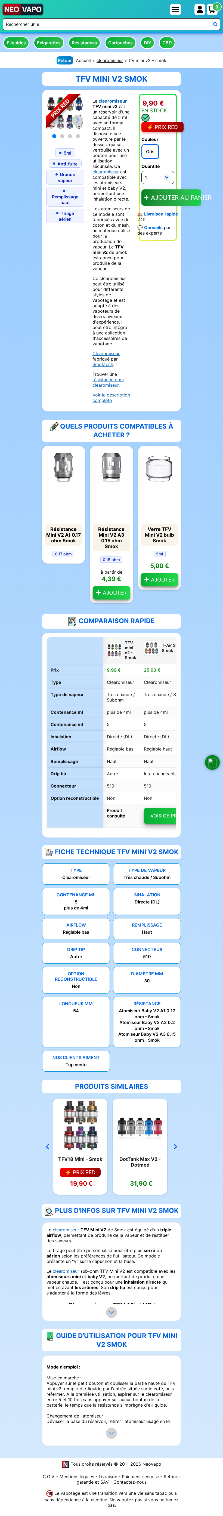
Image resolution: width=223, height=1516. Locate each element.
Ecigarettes (49, 42)
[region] (111, 735)
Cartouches (120, 42)
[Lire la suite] (111, 1312)
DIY (147, 42)
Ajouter (113, 592)
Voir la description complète (111, 397)
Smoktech (102, 364)
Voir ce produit (171, 816)
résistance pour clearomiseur (108, 382)
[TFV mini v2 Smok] (65, 112)
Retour (65, 60)
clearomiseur (110, 60)
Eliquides (16, 42)
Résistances (84, 42)
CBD (167, 42)
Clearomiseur (106, 353)
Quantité (150, 166)
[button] (77, 120)
